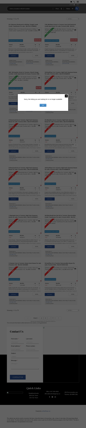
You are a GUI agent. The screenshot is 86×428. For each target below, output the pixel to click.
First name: (14, 339)
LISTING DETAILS (13, 55)
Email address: (15, 346)
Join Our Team (33, 397)
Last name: (29, 339)
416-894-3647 (12, 63)
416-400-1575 (49, 111)
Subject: (13, 353)
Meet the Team (33, 395)
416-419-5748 (29, 63)
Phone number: (30, 346)
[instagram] (55, 397)
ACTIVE (71, 4)
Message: (14, 360)
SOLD (78, 4)
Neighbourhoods (34, 393)
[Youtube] (52, 397)
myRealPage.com (46, 411)
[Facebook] (49, 397)
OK (43, 105)
